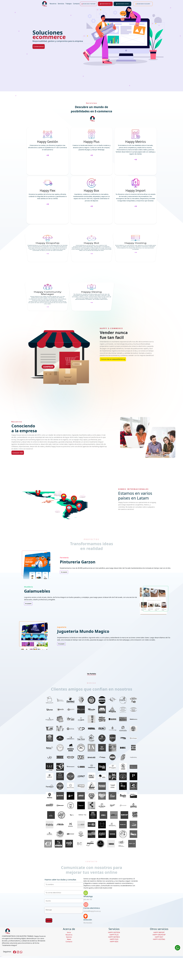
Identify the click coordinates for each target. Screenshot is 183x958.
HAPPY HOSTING (159, 939)
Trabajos (68, 4)
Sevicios (69, 937)
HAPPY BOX (114, 942)
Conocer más (17, 453)
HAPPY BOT (159, 937)
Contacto (76, 4)
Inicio (69, 932)
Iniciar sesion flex (106, 3)
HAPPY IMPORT (159, 932)
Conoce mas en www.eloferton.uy (113, 359)
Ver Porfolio (91, 674)
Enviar (49, 921)
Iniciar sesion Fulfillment (143, 3)
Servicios (61, 4)
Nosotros (53, 4)
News (69, 939)
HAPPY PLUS (114, 935)
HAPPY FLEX (114, 939)
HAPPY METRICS (114, 937)
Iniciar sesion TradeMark (89, 3)
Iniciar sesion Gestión (123, 3)
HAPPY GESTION (114, 932)
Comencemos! (38, 46)
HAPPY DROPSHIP (159, 935)
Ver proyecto (64, 572)
